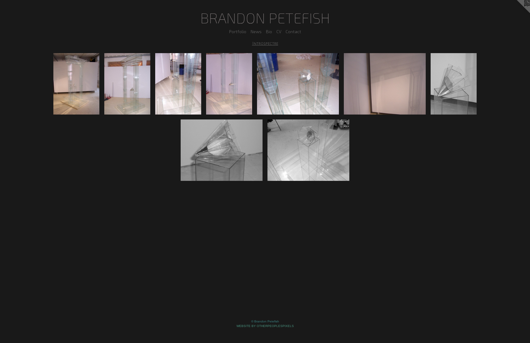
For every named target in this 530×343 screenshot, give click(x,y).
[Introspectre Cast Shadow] (385, 84)
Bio (269, 31)
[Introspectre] (76, 84)
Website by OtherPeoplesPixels (265, 326)
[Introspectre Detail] (178, 84)
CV (278, 31)
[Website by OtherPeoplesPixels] (517, 12)
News (256, 31)
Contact (293, 31)
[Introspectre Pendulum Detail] (454, 84)
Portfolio (237, 31)
